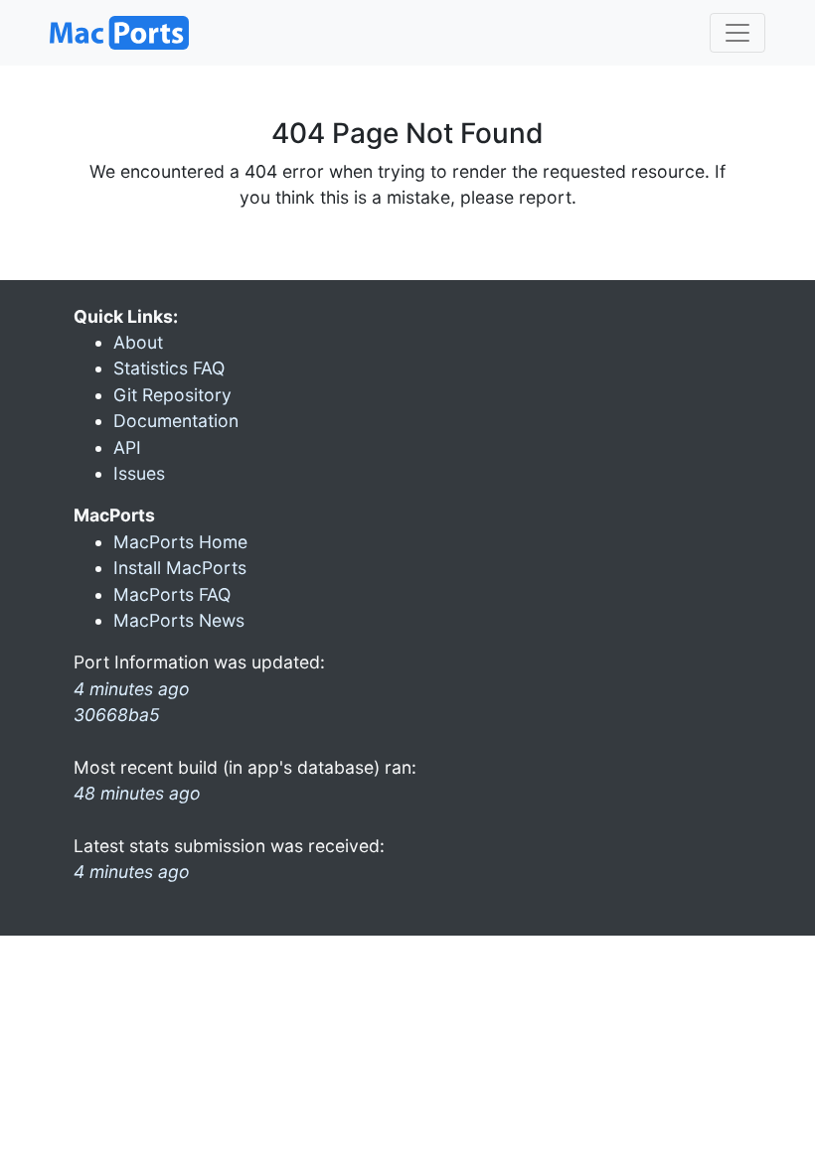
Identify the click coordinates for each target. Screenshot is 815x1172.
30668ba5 (117, 714)
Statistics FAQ (169, 368)
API (127, 447)
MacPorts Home (180, 541)
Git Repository (172, 394)
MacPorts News (178, 620)
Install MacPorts (179, 567)
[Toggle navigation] (737, 33)
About (138, 342)
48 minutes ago (137, 793)
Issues (139, 473)
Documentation (176, 420)
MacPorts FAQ (172, 594)
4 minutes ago (132, 871)
